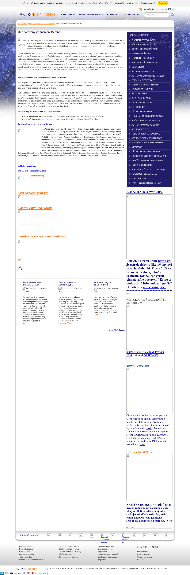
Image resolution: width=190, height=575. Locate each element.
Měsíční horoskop (66, 554)
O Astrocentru (131, 14)
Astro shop (68, 14)
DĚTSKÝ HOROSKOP (142, 111)
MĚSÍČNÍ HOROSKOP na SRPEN (147, 160)
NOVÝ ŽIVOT (138, 67)
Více (69, 323)
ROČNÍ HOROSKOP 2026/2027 (146, 120)
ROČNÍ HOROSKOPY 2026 (144, 49)
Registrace (102, 552)
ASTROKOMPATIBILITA (143, 71)
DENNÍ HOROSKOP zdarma (145, 85)
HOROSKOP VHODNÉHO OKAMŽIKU (149, 156)
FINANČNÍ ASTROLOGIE (143, 40)
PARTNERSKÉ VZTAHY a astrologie (42, 24)
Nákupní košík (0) (150, 9)
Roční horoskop (25, 552)
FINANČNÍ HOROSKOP (143, 58)
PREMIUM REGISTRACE (143, 80)
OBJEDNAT (151, 355)
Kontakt (112, 14)
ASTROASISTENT (140, 129)
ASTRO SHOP (138, 107)
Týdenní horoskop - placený (70, 552)
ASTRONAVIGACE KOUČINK (145, 125)
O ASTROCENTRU (148, 547)
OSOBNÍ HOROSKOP (142, 102)
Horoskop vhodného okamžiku (31, 560)
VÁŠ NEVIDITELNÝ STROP (144, 44)
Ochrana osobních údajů (108, 554)
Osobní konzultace (26, 554)
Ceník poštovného (105, 549)
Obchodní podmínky (106, 546)
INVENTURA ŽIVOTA (141, 53)
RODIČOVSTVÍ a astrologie (144, 174)
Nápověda (102, 560)
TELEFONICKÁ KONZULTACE (146, 134)
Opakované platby (144, 557)
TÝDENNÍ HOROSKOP (142, 165)
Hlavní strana (22, 24)
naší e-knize (151, 287)
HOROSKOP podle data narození (147, 142)
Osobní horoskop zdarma (69, 546)
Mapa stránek (142, 552)
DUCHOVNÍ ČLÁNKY (141, 98)
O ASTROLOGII (139, 178)
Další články (117, 330)
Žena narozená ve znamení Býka (67, 283)
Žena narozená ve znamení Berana (32, 283)
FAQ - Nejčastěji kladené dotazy (147, 183)
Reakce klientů (143, 554)
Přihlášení (163, 9)
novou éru (164, 260)
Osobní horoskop (37, 176)
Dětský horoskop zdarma (69, 549)
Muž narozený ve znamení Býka (102, 283)
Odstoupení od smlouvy (107, 557)
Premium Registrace (91, 14)
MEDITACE (137, 147)
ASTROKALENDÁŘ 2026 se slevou (148, 76)
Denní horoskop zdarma (68, 557)
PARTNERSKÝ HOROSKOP (145, 62)
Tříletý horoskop (25, 557)
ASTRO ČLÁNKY (139, 93)
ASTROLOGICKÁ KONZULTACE (147, 138)
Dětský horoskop (26, 549)
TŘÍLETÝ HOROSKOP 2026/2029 (147, 116)
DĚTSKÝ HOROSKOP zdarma (146, 151)
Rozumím (163, 3)
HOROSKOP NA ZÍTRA (142, 89)
